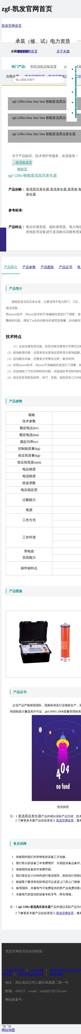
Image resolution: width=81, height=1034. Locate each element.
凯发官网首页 (12, 25)
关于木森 (63, 51)
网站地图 (56, 974)
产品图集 (47, 267)
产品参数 (29, 267)
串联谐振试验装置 (43, 66)
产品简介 (10, 267)
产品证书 (65, 267)
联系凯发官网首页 (24, 163)
